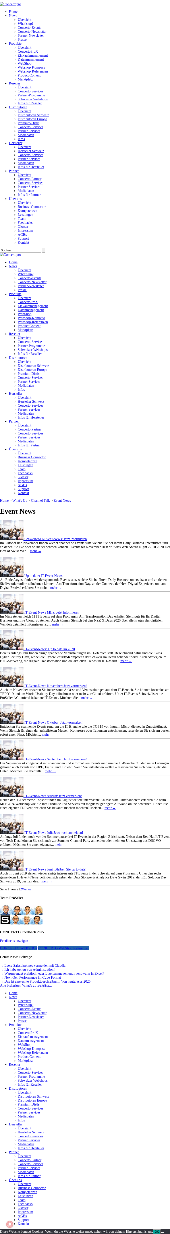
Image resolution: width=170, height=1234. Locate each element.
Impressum (25, 230)
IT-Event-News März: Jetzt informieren (51, 612)
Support (23, 238)
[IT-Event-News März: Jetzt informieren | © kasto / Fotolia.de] (12, 612)
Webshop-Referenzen (33, 71)
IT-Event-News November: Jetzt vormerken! (55, 686)
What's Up (19, 500)
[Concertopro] (10, 4)
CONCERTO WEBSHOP (18, 948)
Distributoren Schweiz (33, 115)
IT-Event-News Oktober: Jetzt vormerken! (53, 722)
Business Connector (32, 207)
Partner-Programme (31, 95)
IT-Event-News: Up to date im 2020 (49, 649)
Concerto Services (30, 91)
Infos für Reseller (30, 103)
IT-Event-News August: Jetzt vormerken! (53, 796)
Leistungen (25, 214)
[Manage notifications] (9, 1224)
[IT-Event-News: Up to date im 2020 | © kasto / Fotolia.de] (12, 649)
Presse (22, 39)
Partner (14, 171)
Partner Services (29, 131)
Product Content (29, 75)
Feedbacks (25, 222)
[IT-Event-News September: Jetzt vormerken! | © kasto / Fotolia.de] (12, 759)
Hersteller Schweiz (31, 151)
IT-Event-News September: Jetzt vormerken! (55, 759)
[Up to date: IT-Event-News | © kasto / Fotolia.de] (12, 576)
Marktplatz (25, 79)
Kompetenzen (27, 210)
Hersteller (15, 143)
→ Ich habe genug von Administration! (27, 969)
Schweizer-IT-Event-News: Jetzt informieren (55, 539)
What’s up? (25, 23)
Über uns (15, 199)
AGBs (22, 234)
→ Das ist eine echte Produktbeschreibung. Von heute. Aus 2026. (45, 981)
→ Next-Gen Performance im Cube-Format (30, 977)
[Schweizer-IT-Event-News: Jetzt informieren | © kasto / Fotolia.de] (12, 539)
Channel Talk (40, 500)
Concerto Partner (29, 179)
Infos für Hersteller (31, 167)
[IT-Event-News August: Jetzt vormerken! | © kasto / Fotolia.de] (12, 796)
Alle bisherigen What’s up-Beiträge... (26, 985)
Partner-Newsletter (31, 35)
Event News (62, 500)
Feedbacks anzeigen (14, 941)
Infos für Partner (29, 195)
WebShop (24, 63)
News (13, 15)
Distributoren (18, 107)
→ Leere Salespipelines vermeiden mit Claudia (33, 965)
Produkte (15, 43)
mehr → (35, 551)
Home (13, 11)
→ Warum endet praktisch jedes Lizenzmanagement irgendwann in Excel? (52, 973)
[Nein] (162, 1232)
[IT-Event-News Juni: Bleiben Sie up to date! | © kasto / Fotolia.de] (12, 869)
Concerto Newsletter (32, 31)
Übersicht (24, 19)
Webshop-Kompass (31, 67)
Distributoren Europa (32, 119)
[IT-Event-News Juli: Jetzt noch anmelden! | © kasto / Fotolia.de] (12, 832)
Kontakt (23, 242)
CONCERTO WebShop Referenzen (63, 948)
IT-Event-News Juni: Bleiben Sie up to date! (55, 869)
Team (21, 218)
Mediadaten (26, 135)
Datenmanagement (31, 59)
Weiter (26, 889)
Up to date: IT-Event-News (43, 576)
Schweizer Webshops (33, 99)
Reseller (14, 83)
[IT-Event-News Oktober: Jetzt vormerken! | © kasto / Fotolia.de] (12, 722)
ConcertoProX (28, 51)
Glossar (23, 226)
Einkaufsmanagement (33, 55)
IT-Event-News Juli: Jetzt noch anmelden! (53, 832)
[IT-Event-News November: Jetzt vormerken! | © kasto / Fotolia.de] (12, 686)
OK (157, 1231)
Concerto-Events (29, 27)
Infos (21, 139)
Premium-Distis (28, 123)
